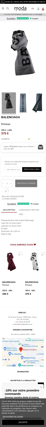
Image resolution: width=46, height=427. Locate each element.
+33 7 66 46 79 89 (21, 322)
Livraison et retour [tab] (29, 210)
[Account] (38, 8)
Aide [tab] (21, 214)
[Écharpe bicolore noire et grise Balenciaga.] (9, 103)
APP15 (40, 14)
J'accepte (23, 422)
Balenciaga (10, 117)
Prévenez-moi (32, 169)
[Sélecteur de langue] (33, 8)
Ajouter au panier (26, 183)
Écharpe (5, 285)
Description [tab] (9, 210)
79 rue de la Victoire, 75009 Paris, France (22, 317)
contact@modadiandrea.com (22, 324)
